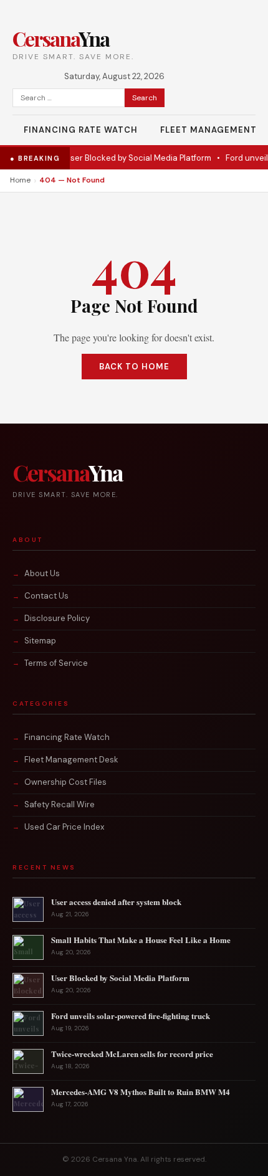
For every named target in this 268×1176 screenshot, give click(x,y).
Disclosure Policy (57, 618)
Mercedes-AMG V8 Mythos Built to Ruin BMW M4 (140, 1092)
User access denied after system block (116, 902)
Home (20, 180)
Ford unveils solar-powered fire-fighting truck (130, 1016)
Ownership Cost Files (65, 782)
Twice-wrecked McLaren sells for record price (132, 1054)
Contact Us (46, 595)
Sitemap (40, 640)
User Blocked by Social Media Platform (118, 158)
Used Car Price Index (64, 827)
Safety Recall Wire (59, 804)
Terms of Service (56, 663)
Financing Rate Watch (81, 130)
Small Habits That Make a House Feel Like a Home (141, 940)
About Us (42, 573)
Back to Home (134, 366)
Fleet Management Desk (71, 759)
